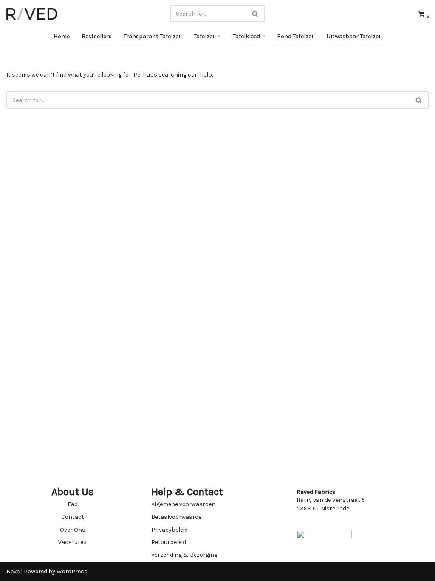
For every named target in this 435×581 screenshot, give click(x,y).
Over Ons (72, 529)
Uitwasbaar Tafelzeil (354, 36)
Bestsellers (97, 36)
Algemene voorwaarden (183, 504)
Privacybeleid (169, 529)
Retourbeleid (168, 542)
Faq (73, 504)
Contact (72, 517)
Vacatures (72, 542)
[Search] (255, 13)
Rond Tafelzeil (296, 36)
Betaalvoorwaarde (176, 517)
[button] (219, 36)
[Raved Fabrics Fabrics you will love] (31, 14)
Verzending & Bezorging (184, 554)
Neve (13, 571)
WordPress (72, 571)
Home (62, 36)
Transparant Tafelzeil (153, 36)
